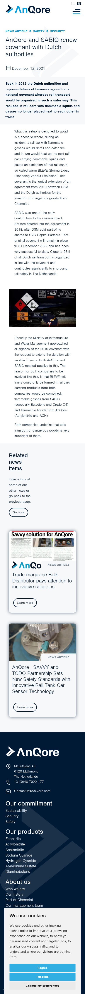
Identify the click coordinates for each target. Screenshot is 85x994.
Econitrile (13, 838)
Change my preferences (42, 985)
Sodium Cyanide (18, 855)
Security (12, 816)
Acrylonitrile (15, 844)
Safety (10, 821)
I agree (43, 968)
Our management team (24, 905)
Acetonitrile (14, 849)
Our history (14, 894)
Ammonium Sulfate (20, 866)
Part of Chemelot (19, 899)
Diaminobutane (17, 871)
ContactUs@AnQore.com (32, 791)
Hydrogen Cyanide (20, 860)
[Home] (28, 9)
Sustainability (16, 810)
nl (73, 4)
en (78, 4)
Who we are (15, 888)
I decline (42, 977)
